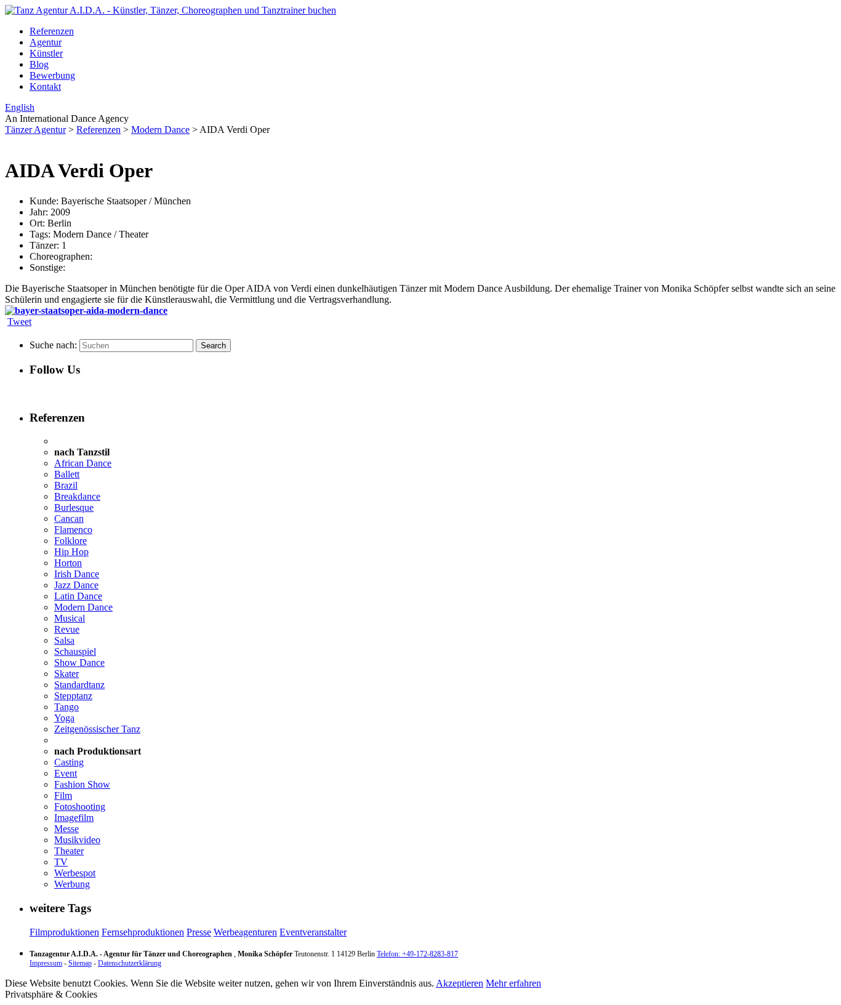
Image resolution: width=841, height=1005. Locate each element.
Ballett (66, 474)
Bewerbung (52, 75)
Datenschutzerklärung (129, 963)
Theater (69, 851)
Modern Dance (160, 129)
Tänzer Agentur (35, 129)
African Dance (82, 463)
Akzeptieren (459, 983)
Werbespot (74, 873)
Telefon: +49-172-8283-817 (417, 954)
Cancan (69, 518)
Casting (69, 762)
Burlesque (74, 507)
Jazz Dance (76, 585)
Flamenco (73, 529)
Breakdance (77, 496)
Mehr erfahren (513, 983)
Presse (199, 932)
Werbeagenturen (245, 932)
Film (63, 795)
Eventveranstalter (313, 932)
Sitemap (80, 963)
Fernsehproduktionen (143, 932)
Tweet (19, 321)
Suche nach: (53, 345)
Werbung (72, 884)
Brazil (66, 485)
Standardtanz (79, 684)
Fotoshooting (79, 806)
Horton (68, 563)
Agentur (46, 42)
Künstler (46, 53)
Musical (69, 618)
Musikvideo (77, 840)
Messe (66, 828)
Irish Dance (76, 574)
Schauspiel (75, 651)
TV (61, 862)
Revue (66, 629)
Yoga (64, 718)
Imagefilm (74, 817)
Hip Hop (71, 552)
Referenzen (52, 31)
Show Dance (79, 662)
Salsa (64, 640)
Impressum (46, 963)
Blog (39, 64)
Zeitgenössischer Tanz (97, 729)
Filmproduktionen (64, 932)
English (19, 107)
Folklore (70, 540)
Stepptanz (73, 696)
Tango (66, 707)
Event (65, 773)
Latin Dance (78, 596)
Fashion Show (82, 784)
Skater (66, 673)
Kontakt (45, 86)
